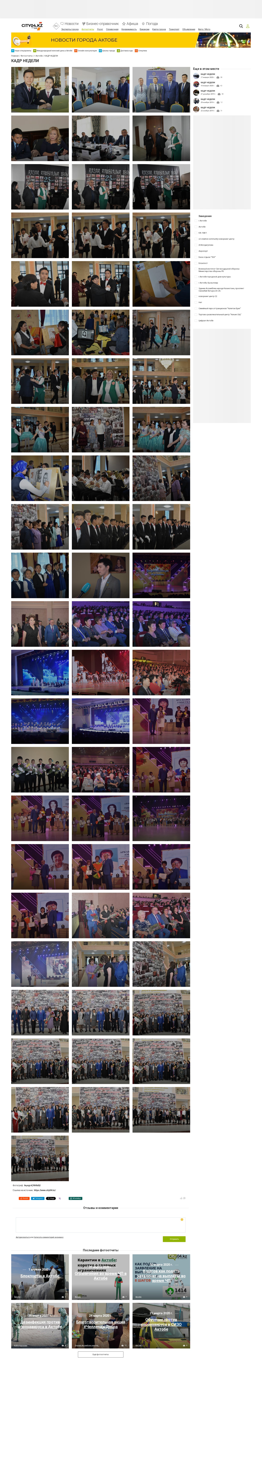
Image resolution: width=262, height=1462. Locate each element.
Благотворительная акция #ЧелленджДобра (100, 1324)
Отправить (174, 1239)
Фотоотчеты (88, 29)
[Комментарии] (184, 1198)
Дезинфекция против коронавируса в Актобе (40, 1324)
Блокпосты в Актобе (39, 1276)
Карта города (159, 29)
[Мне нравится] (181, 1198)
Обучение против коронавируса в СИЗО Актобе (161, 1324)
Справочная (112, 29)
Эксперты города (70, 29)
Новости (72, 24)
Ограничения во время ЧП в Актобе (101, 1275)
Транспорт (174, 29)
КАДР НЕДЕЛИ (208, 74)
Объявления (188, 29)
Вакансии (144, 29)
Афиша (132, 24)
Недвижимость (129, 29)
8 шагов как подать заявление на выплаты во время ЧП (161, 1276)
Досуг (100, 29)
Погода (152, 24)
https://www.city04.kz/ (45, 1190)
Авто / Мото (204, 29)
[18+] (32, 26)
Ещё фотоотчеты (101, 1354)
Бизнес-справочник (102, 24)
